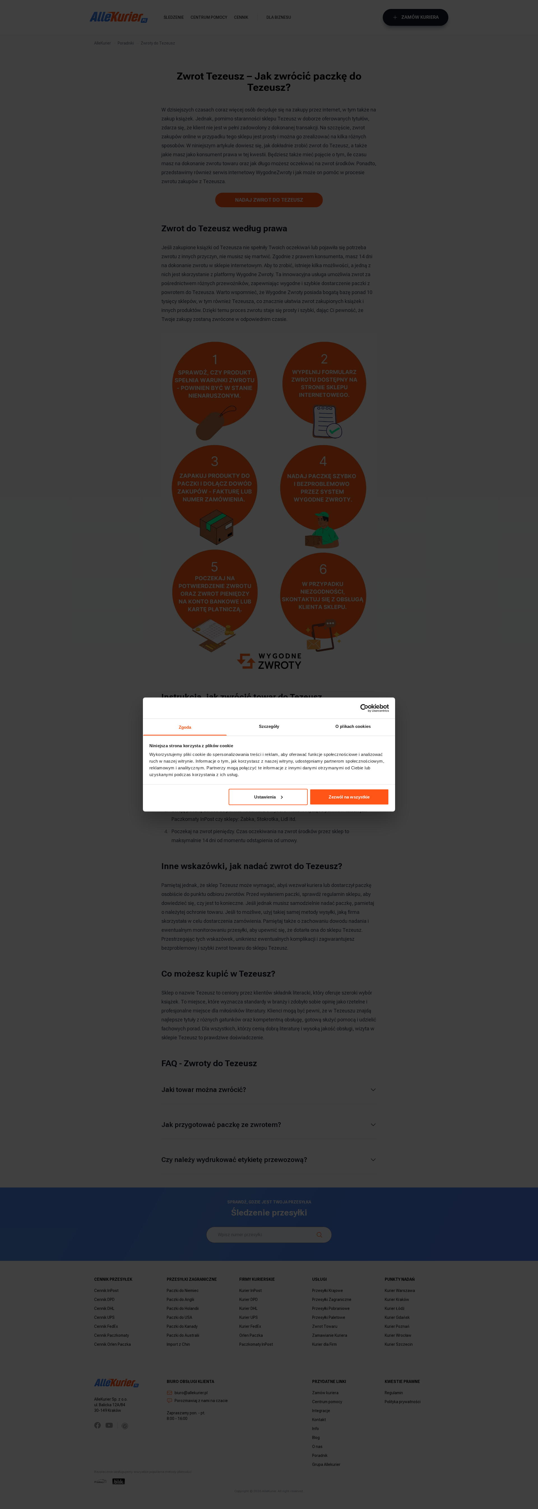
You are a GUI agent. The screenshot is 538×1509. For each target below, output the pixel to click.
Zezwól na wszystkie (349, 796)
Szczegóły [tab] (269, 726)
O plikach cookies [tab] (353, 726)
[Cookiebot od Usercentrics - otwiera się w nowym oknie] (364, 708)
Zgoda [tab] (185, 727)
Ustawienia (265, 796)
